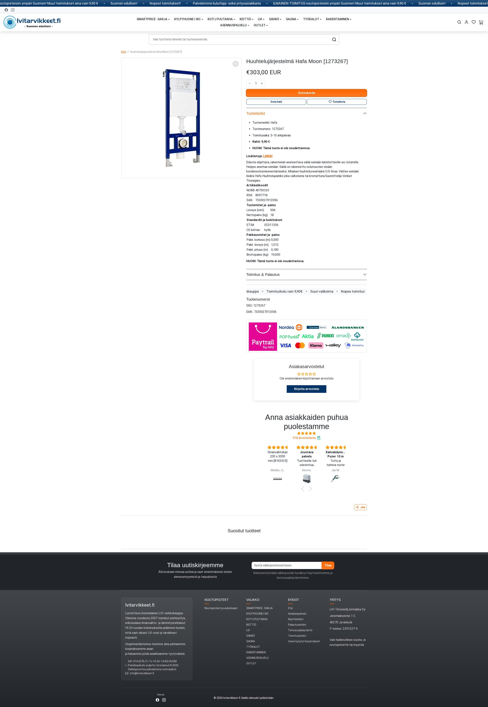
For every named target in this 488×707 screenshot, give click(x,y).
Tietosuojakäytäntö (300, 630)
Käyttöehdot (295, 619)
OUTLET (251, 663)
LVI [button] (260, 19)
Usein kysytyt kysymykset (304, 641)
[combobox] (244, 39)
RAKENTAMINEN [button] (337, 19)
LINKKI (267, 156)
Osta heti (276, 101)
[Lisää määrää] (261, 83)
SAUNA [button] (291, 19)
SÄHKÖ (250, 635)
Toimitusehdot (297, 635)
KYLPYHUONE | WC (257, 613)
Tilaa (327, 565)
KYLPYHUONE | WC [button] (187, 19)
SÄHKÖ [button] (274, 19)
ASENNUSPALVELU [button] (233, 25)
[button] (459, 22)
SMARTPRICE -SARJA (259, 608)
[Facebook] (6, 10)
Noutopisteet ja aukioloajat (221, 608)
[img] (306, 433)
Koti (123, 51)
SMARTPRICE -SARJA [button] (152, 19)
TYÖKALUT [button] (311, 19)
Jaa (362, 507)
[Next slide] (480, 540)
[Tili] (466, 22)
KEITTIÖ (251, 624)
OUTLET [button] (260, 25)
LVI (248, 630)
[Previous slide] (7, 540)
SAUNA (250, 641)
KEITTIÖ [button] (245, 19)
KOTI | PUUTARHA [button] (220, 19)
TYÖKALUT (253, 646)
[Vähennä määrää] (249, 83)
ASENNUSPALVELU (257, 657)
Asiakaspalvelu (297, 613)
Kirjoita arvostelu (306, 389)
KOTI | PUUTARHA (257, 619)
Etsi (290, 608)
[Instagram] (13, 10)
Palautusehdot (297, 624)
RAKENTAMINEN (256, 652)
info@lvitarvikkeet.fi (142, 673)
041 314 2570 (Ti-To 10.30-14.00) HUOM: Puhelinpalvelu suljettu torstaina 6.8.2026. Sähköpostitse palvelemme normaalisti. (153, 665)
